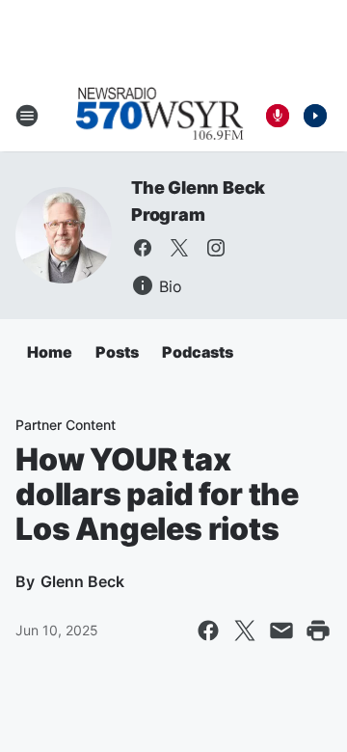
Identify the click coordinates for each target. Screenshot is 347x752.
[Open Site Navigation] (27, 115)
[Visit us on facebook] (142, 247)
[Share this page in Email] (281, 630)
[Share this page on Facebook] (208, 630)
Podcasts (197, 352)
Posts (117, 352)
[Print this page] (318, 630)
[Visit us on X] (179, 247)
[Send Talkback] (277, 115)
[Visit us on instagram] (215, 247)
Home (49, 352)
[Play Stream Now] (315, 115)
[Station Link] (160, 116)
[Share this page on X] (244, 630)
